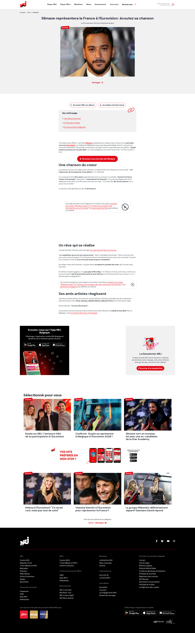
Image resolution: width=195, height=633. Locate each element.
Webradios (24, 568)
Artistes (102, 566)
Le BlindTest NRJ (106, 560)
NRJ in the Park (65, 590)
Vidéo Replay (25, 574)
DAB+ (22, 594)
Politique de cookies (146, 584)
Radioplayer (24, 599)
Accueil (22, 12)
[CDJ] (170, 621)
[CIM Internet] (159, 621)
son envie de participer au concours (103, 250)
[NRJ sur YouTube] (168, 541)
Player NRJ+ (65, 4)
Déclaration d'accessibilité (149, 582)
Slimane (88, 143)
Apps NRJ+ (64, 578)
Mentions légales (145, 566)
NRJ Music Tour (65, 593)
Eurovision (71, 145)
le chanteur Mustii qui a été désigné (83, 313)
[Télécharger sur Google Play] (29, 344)
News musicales (105, 563)
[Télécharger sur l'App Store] (44, 344)
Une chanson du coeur (72, 118)
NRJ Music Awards (66, 598)
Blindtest (78, 4)
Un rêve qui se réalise (72, 123)
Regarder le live (26, 563)
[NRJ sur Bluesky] (162, 541)
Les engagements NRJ (108, 593)
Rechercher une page (107, 595)
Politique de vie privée (147, 574)
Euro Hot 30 (103, 575)
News (88, 4)
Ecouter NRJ (24, 560)
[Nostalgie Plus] (44, 614)
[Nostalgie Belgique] (34, 614)
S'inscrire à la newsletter (150, 368)
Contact (142, 560)
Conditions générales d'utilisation (152, 571)
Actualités (103, 587)
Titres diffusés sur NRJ (28, 566)
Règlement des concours (148, 576)
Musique (36, 12)
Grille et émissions (27, 576)
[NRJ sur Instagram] (174, 541)
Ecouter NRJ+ (65, 560)
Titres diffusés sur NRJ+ (69, 563)
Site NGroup (143, 579)
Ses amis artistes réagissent (75, 127)
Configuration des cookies (149, 587)
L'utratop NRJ (104, 578)
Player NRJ (52, 4)
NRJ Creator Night (67, 595)
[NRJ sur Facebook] (156, 541)
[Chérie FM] (24, 614)
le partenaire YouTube (99, 208)
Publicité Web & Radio (147, 568)
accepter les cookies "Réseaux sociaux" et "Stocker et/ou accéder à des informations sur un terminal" (91, 205)
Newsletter (24, 582)
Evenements (100, 4)
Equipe (22, 579)
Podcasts (23, 571)
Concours (114, 4)
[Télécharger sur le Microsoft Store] (59, 344)
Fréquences (24, 591)
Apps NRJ (23, 597)
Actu (29, 12)
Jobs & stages (144, 563)
